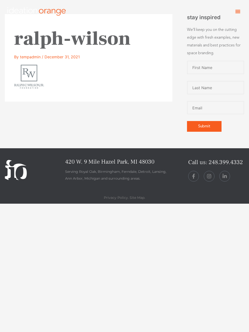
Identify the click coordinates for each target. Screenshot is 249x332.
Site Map (137, 197)
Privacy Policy (116, 197)
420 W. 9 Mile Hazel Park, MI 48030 (109, 162)
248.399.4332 (226, 162)
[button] (238, 12)
